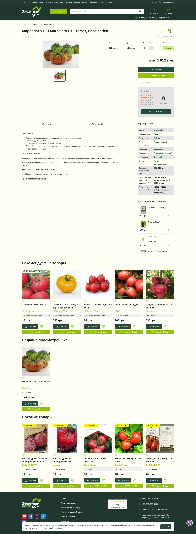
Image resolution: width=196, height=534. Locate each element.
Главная (25, 25)
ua (152, 2)
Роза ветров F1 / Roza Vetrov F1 (95, 460)
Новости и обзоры (68, 517)
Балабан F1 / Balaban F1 (34, 305)
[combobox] (107, 11)
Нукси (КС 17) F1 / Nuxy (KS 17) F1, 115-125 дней (66, 306)
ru (156, 2)
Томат (156, 134)
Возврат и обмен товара (71, 508)
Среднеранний (160, 142)
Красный (158, 157)
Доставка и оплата (69, 503)
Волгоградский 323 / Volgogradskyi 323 (63, 460)
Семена (35, 25)
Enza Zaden (159, 130)
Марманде (158, 149)
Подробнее (57, 528)
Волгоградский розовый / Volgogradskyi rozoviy (35, 460)
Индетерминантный (163, 153)
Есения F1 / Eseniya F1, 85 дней (128, 460)
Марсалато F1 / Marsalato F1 (36, 382)
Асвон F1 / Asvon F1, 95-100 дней (98, 306)
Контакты (65, 521)
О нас (63, 499)
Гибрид (157, 138)
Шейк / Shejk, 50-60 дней (127, 305)
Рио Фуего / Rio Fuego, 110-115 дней (159, 460)
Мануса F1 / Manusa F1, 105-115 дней (160, 306)
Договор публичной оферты (72, 512)
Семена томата (47, 25)
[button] (156, 252)
